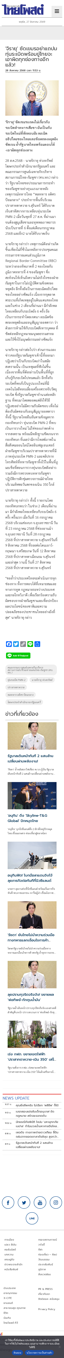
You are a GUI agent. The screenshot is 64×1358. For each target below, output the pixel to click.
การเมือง (9, 1240)
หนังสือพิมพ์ (11, 1269)
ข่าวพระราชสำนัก (13, 1264)
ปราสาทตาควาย (16, 687)
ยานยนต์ (8, 1303)
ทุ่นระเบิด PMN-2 (16, 679)
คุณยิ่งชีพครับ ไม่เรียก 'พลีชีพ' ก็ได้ (37, 1105)
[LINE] (32, 1218)
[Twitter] (24, 1202)
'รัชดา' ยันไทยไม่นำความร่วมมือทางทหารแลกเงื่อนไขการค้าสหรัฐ (31, 940)
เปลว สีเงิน (10, 1245)
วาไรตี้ (41, 1245)
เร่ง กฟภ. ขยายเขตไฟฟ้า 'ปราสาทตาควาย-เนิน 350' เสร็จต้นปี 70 (32, 1059)
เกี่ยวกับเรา (44, 1294)
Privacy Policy (46, 1309)
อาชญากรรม (10, 1293)
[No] (59, 1347)
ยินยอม (17, 1352)
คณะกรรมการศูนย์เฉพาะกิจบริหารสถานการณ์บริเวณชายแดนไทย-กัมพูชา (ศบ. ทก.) (30, 670)
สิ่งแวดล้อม (44, 1274)
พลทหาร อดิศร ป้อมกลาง (20, 694)
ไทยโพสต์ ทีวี (11, 1323)
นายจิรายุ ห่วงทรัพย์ (42, 679)
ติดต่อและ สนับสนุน (49, 1299)
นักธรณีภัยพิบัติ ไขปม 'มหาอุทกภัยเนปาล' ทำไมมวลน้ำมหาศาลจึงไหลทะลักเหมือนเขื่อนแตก (37, 1124)
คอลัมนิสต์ (10, 1250)
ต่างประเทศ (10, 1288)
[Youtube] (40, 1202)
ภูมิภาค (42, 1269)
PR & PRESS (45, 1289)
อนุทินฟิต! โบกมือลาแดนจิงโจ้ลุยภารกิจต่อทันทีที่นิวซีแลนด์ (30, 878)
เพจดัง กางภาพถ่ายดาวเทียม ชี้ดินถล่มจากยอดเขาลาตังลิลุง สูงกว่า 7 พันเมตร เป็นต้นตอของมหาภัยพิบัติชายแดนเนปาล (37, 1134)
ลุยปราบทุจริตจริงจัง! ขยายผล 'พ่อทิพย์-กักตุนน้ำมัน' (31, 997)
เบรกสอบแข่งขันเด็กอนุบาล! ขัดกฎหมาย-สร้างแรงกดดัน (35, 1113)
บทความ (9, 1254)
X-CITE (8, 1298)
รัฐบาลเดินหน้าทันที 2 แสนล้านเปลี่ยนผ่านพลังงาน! (30, 758)
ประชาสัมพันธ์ (45, 1264)
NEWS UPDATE (16, 1098)
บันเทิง (7, 1318)
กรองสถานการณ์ (47, 1240)
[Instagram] (56, 1202)
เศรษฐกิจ (9, 1259)
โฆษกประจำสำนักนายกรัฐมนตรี (24, 702)
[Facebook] (8, 1202)
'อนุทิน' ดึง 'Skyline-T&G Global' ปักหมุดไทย (27, 818)
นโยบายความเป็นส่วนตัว (39, 1352)
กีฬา (40, 1250)
